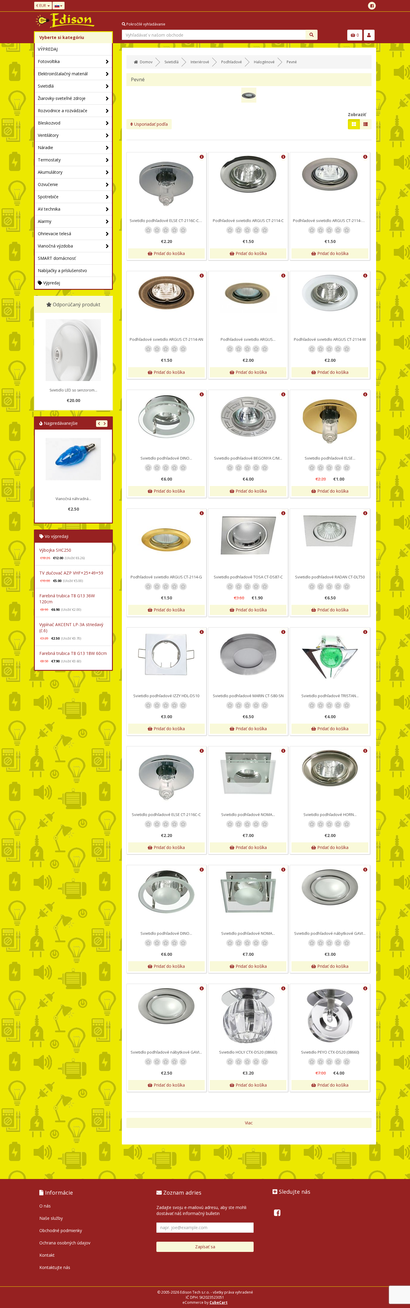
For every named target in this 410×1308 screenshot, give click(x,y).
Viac (249, 1123)
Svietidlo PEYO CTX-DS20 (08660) (330, 1052)
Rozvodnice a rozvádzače (62, 110)
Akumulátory (50, 172)
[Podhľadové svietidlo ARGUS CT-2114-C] (248, 174)
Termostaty (49, 160)
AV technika (49, 209)
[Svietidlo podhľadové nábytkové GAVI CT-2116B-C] (329, 887)
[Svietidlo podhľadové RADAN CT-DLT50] (329, 531)
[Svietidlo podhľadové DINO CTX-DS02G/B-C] (166, 892)
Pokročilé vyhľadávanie (145, 24)
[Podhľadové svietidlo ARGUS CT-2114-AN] (166, 293)
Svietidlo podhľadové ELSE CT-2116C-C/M (166, 220)
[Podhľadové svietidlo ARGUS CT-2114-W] (329, 293)
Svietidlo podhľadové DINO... (166, 458)
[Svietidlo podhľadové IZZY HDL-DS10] (166, 654)
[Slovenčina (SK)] (59, 5)
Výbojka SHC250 (55, 550)
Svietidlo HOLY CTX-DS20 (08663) (248, 1052)
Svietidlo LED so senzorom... (73, 390)
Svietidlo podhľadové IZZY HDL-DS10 (166, 695)
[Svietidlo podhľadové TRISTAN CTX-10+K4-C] (329, 655)
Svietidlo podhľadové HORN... (330, 814)
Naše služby (51, 1218)
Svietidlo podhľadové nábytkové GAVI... (330, 933)
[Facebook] (372, 6)
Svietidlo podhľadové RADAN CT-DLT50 (330, 577)
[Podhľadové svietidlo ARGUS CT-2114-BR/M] (248, 293)
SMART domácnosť (57, 258)
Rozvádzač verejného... (73, 498)
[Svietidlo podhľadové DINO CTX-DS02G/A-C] (166, 417)
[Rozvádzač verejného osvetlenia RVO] (73, 465)
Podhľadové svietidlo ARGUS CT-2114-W (330, 339)
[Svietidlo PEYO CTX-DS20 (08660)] (329, 1015)
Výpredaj (51, 283)
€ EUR (41, 5)
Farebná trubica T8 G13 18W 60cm (73, 653)
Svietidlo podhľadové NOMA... (248, 814)
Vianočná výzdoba (55, 246)
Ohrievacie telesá (54, 233)
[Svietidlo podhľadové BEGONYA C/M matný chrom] (248, 417)
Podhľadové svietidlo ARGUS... (248, 339)
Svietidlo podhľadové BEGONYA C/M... (248, 458)
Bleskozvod (49, 123)
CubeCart (219, 1302)
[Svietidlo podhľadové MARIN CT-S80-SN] (248, 654)
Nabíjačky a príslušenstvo (62, 270)
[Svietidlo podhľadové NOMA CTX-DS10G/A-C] (248, 773)
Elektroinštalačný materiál (63, 73)
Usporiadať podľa (150, 124)
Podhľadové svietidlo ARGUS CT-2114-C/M (331, 220)
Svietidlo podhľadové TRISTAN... (330, 695)
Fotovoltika (49, 61)
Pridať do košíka (168, 253)
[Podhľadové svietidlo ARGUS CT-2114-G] (166, 540)
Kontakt (47, 1255)
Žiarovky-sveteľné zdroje (62, 98)
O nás (45, 1206)
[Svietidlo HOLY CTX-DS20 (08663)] (248, 1015)
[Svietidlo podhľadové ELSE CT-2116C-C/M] (166, 183)
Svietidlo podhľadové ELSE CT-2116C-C (166, 814)
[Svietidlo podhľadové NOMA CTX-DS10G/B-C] (248, 892)
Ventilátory (48, 135)
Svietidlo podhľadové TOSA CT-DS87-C (248, 577)
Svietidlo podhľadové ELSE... (330, 458)
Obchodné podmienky (60, 1230)
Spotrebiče (48, 197)
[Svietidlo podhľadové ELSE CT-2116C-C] (166, 777)
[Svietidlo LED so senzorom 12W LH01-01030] (73, 357)
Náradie (45, 147)
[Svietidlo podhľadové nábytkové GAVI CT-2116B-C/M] (166, 1006)
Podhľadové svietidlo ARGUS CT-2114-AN (166, 339)
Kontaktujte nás (54, 1267)
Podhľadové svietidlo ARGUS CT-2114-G (166, 577)
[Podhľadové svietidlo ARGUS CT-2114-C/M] (329, 174)
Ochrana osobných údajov (64, 1243)
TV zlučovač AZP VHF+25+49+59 (71, 573)
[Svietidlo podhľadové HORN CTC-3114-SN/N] (329, 768)
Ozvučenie (48, 184)
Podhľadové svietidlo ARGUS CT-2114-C (248, 220)
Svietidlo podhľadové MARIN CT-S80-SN (248, 695)
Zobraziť (357, 114)
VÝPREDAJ (48, 49)
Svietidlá (46, 86)
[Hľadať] (312, 35)
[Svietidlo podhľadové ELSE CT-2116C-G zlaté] (329, 421)
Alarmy (44, 221)
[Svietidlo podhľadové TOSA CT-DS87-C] (248, 536)
